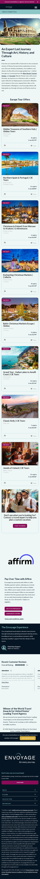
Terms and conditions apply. (14, 619)
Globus (4, 76)
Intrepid (12, 76)
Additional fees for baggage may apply (22, 810)
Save (34, 146)
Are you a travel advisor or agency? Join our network (19, 2)
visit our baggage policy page (10, 816)
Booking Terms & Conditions (14, 872)
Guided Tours (9, 12)
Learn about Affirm (13, 613)
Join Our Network (27, 738)
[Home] (9, 7)
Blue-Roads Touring (30, 73)
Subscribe (20, 782)
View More (5, 682)
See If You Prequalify (13, 608)
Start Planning (20, 526)
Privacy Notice (30, 870)
